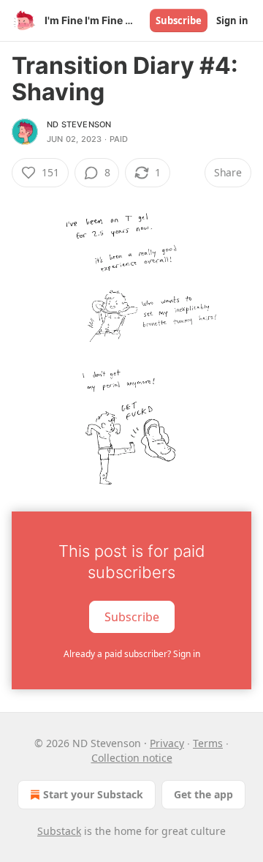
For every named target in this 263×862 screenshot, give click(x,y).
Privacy (167, 743)
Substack (59, 831)
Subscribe (179, 20)
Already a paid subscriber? (132, 654)
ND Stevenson (79, 124)
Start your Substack (93, 794)
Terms (208, 743)
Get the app (203, 794)
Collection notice (131, 758)
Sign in (232, 20)
